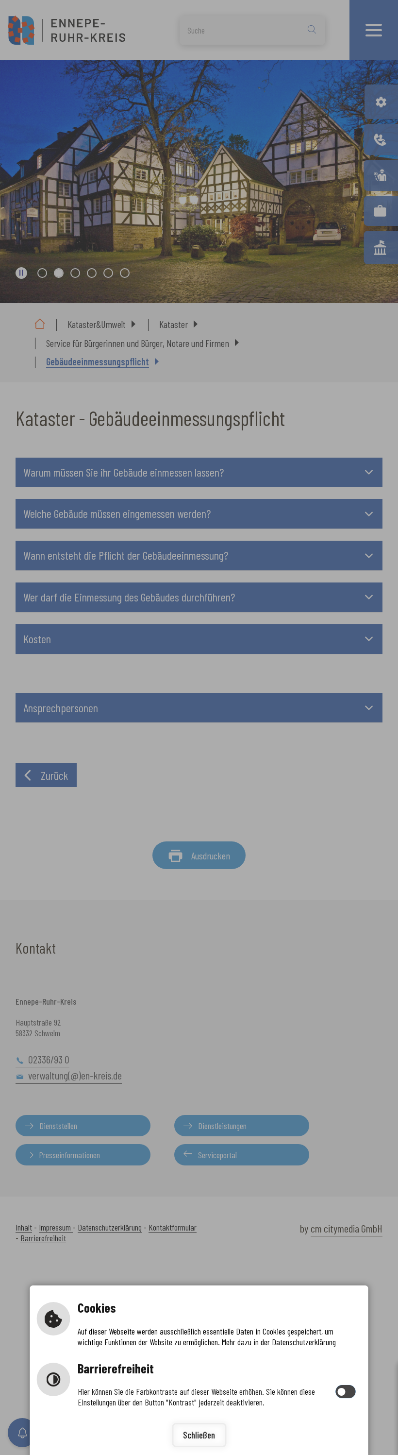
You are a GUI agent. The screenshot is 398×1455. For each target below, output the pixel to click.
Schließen (199, 1434)
